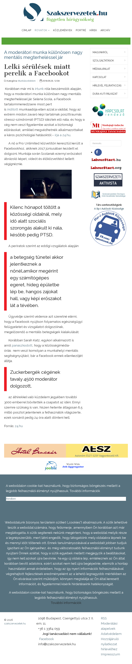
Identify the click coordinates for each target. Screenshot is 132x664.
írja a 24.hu (62, 135)
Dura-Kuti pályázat (105, 93)
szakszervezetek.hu (15, 623)
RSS (104, 618)
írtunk (39, 89)
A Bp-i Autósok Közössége (109, 208)
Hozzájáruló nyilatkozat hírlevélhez (110, 644)
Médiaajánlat (101, 68)
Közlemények (62, 30)
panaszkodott (22, 345)
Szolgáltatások (103, 60)
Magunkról (100, 52)
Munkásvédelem (27, 80)
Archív (105, 30)
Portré (81, 30)
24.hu (19, 426)
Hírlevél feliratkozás (107, 85)
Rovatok (41, 30)
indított (12, 109)
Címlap (26, 30)
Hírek (93, 30)
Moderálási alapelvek (109, 625)
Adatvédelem (111, 634)
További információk (66, 603)
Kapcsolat (99, 77)
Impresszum (110, 654)
